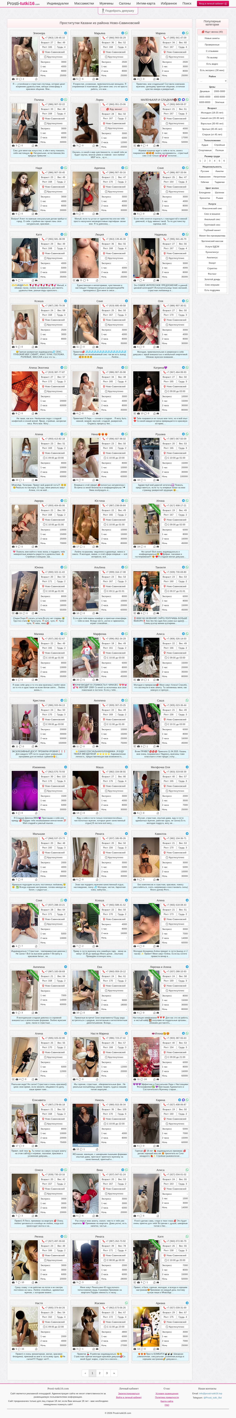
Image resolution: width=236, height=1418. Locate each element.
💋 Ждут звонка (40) (212, 31)
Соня (160, 168)
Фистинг (212, 274)
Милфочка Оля (160, 767)
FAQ (167, 1405)
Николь (99, 1100)
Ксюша (39, 301)
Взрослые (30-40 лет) (212, 123)
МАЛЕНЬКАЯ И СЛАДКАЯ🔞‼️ (160, 99)
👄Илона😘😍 (161, 1033)
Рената (99, 833)
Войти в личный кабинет (129, 1397)
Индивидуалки (58, 3)
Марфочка (99, 634)
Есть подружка (212, 290)
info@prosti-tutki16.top (210, 1393)
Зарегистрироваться (129, 1393)
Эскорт (212, 263)
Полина (39, 99)
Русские (205, 171)
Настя (39, 1303)
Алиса (160, 634)
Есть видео (212, 64)
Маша (99, 767)
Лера (100, 367)
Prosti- (23, 3)
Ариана (160, 1303)
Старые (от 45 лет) (212, 134)
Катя (39, 234)
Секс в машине (212, 214)
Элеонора (39, 33)
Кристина (39, 700)
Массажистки (84, 3)
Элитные (219, 102)
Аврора (38, 500)
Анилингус (212, 257)
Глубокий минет (212, 230)
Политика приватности (167, 1397)
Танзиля (160, 567)
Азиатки (219, 171)
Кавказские (205, 176)
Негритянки (220, 176)
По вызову (212, 57)
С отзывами (212, 51)
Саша (160, 700)
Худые (204, 145)
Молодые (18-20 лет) (212, 112)
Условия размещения (167, 1393)
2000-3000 (219, 91)
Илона (160, 500)
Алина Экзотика (39, 367)
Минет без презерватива (212, 235)
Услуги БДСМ (212, 246)
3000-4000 (204, 96)
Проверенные (212, 44)
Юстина (100, 500)
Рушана (160, 434)
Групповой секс (212, 224)
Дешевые (205, 91)
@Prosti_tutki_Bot (213, 1397)
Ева (99, 967)
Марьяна (99, 33)
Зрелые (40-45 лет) (212, 129)
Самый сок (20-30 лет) (212, 118)
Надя (39, 168)
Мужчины (106, 3)
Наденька (160, 234)
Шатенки (219, 192)
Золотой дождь (212, 279)
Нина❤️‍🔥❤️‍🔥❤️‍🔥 (99, 434)
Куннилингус (212, 252)
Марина (160, 33)
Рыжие (219, 198)
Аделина (99, 168)
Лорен (99, 99)
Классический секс (212, 208)
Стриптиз (212, 268)
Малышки (39, 833)
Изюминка (38, 767)
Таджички (220, 182)
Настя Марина (100, 1033)
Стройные (219, 145)
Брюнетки (205, 198)
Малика (39, 634)
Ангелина (99, 700)
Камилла (160, 833)
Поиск (187, 3)
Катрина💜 (160, 367)
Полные (219, 150)
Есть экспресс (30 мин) (212, 70)
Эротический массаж (212, 241)
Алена (160, 900)
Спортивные (205, 150)
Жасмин (99, 1303)
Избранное (169, 3)
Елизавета (38, 1100)
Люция (99, 234)
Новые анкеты (212, 38)
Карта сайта (167, 1401)
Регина (39, 1236)
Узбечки (205, 182)
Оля (160, 301)
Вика (100, 1170)
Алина (39, 434)
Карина (160, 1100)
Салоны (125, 3)
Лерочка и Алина (160, 967)
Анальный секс (212, 219)
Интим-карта (145, 3)
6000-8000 (204, 102)
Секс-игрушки (212, 284)
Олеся (39, 1170)
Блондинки (204, 192)
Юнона (39, 567)
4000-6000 (219, 96)
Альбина (99, 567)
